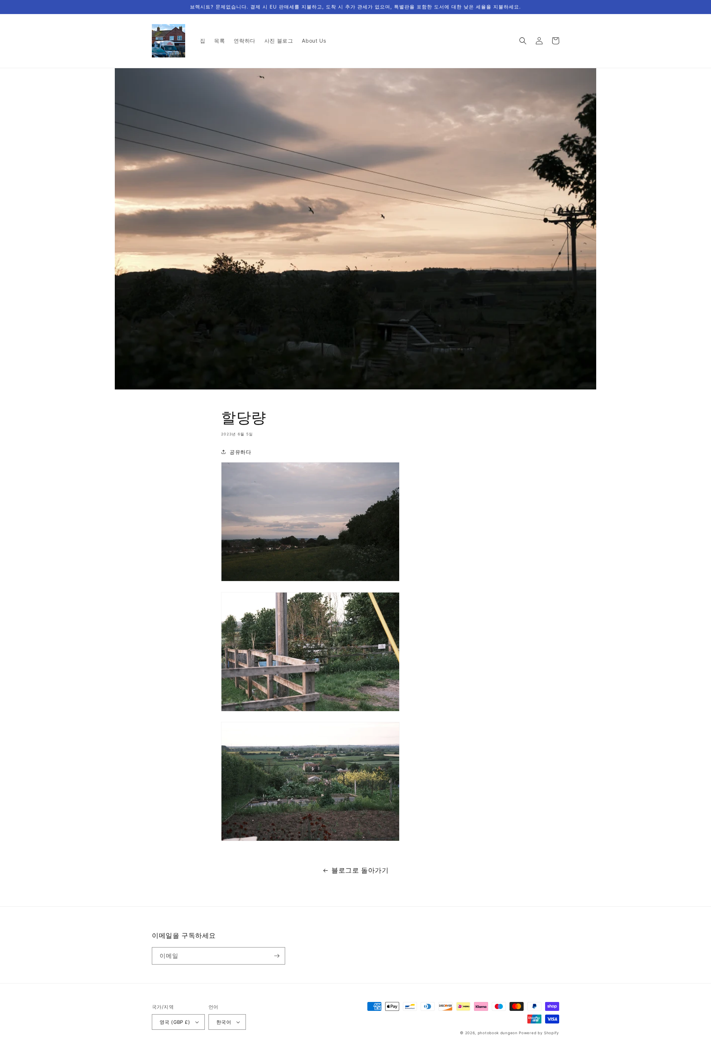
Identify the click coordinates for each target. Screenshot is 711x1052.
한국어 (223, 1022)
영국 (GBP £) (175, 1022)
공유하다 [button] (240, 452)
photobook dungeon (498, 1033)
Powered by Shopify (539, 1033)
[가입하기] (276, 956)
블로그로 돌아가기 (359, 870)
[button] (523, 41)
